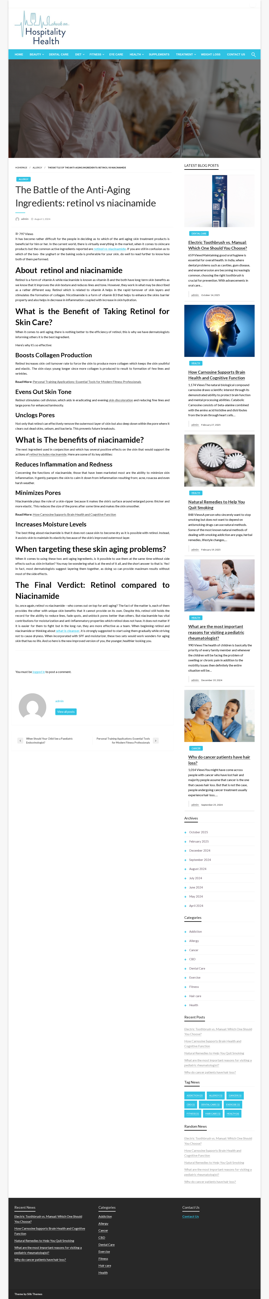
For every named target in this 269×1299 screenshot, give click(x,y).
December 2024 (199, 850)
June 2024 (196, 887)
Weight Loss (210, 54)
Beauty (35, 54)
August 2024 (197, 869)
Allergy (37, 167)
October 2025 (198, 832)
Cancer (196, 748)
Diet (78, 54)
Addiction (195, 931)
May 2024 (196, 896)
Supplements (159, 54)
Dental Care (59, 54)
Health (135, 54)
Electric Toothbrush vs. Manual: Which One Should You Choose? (217, 245)
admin (25, 218)
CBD (192, 959)
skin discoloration (121, 400)
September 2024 (200, 859)
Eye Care (116, 54)
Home (19, 54)
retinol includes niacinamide (48, 454)
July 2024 (195, 878)
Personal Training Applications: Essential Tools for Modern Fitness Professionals (87, 382)
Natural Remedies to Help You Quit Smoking (216, 504)
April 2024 (196, 905)
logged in (38, 672)
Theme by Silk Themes (28, 1294)
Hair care (195, 996)
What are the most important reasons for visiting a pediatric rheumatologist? (216, 632)
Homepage (21, 167)
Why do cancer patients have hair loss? (219, 759)
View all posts (66, 711)
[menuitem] (18, 54)
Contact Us (236, 54)
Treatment (184, 54)
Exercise (194, 977)
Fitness (95, 54)
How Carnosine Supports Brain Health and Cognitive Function (74, 514)
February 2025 (199, 841)
